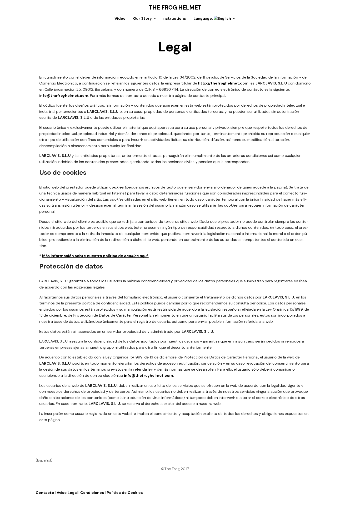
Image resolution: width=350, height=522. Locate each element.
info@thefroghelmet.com (63, 95)
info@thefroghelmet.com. (148, 375)
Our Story (142, 18)
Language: (204, 18)
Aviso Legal (67, 492)
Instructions (174, 18)
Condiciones (92, 492)
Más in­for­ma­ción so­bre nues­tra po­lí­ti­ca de (95, 255)
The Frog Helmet (175, 7)
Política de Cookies (125, 492)
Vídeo (120, 18)
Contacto (45, 492)
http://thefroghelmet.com (224, 83)
